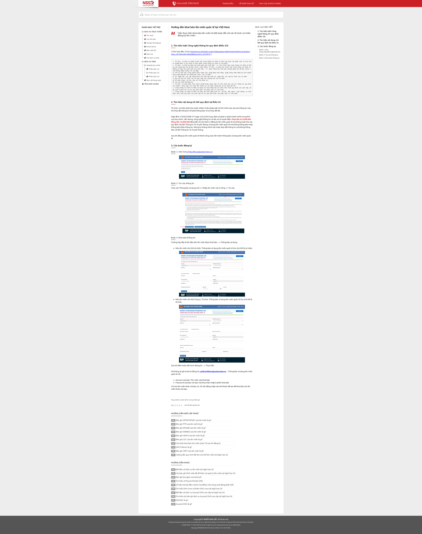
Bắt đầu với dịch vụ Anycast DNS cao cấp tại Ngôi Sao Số (200, 492)
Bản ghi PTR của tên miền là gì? (189, 424)
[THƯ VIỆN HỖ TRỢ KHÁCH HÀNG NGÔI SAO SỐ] (148, 3)
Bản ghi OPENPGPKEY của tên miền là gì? (193, 420)
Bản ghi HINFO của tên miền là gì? (190, 435)
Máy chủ (149, 54)
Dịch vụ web (150, 62)
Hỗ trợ (188, 3)
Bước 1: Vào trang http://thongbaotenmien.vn (269, 51)
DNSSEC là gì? (182, 500)
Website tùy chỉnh (153, 65)
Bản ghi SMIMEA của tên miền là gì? (191, 432)
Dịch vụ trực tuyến (153, 32)
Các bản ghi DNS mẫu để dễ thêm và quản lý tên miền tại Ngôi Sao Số (205, 473)
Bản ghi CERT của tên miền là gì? (190, 451)
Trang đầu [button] (227, 3)
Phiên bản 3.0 (153, 76)
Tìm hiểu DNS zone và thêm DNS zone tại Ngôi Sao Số (199, 488)
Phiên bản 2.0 (153, 73)
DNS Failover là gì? (184, 447)
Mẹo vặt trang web (153, 80)
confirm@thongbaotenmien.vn (213, 371)
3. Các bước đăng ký (266, 46)
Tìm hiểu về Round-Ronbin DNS (189, 481)
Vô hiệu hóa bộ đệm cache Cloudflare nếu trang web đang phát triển (205, 485)
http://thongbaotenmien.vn (200, 151)
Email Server (151, 47)
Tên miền (149, 35)
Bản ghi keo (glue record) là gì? (189, 477)
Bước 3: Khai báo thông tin (269, 58)
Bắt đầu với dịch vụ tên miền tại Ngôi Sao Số (195, 469)
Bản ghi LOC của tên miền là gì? (189, 439)
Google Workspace (153, 43)
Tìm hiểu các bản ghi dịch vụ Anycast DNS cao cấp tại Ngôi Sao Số (204, 496)
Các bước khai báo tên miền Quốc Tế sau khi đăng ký (198, 443)
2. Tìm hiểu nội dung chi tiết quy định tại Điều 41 (268, 41)
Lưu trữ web (151, 39)
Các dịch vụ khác (152, 58)
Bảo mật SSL (151, 50)
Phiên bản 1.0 (153, 69)
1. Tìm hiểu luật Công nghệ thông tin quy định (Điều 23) (268, 34)
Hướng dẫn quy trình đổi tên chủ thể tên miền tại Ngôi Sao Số (202, 455)
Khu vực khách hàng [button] (270, 3)
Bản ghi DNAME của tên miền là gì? (191, 428)
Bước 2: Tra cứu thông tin (268, 55)
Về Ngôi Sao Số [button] (246, 3)
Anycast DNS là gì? (184, 504)
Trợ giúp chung (151, 84)
